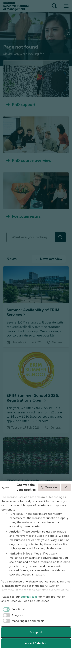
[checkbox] (13, 609)
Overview (51, 487)
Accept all (36, 632)
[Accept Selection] (66, 487)
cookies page (29, 596)
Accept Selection (36, 643)
